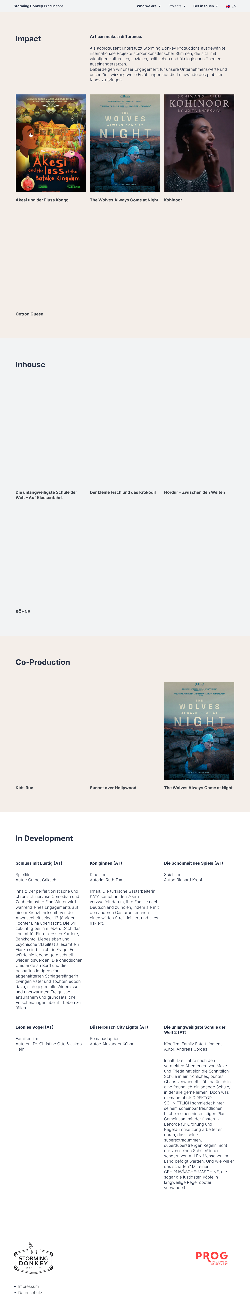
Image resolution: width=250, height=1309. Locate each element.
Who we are (147, 6)
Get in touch (203, 6)
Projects (175, 6)
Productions (38, 6)
